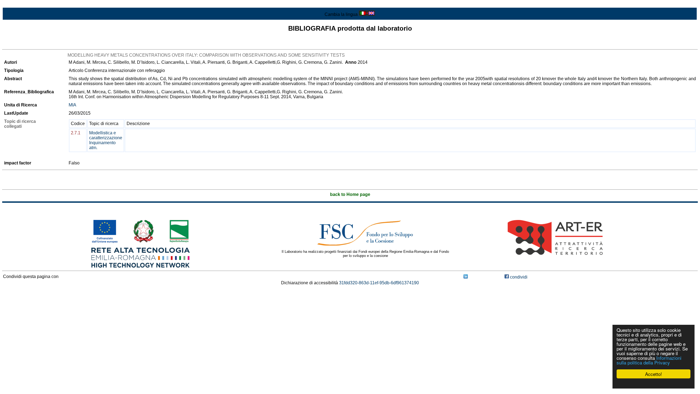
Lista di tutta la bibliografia (27, 44)
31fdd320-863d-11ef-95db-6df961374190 (379, 282)
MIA (72, 105)
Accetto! (653, 373)
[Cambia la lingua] (367, 14)
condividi (518, 277)
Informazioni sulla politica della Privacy (649, 360)
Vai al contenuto (17, 4)
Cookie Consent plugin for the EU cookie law (653, 383)
